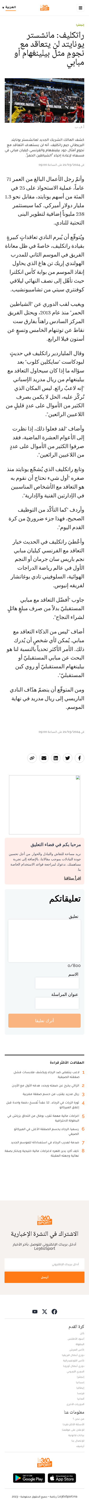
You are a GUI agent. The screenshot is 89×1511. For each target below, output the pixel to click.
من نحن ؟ (78, 1418)
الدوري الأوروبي (75, 1371)
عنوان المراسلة (64, 994)
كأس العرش (76, 1349)
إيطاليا (80, 1387)
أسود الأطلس (76, 1338)
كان (82, 1333)
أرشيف (80, 1446)
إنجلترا (80, 25)
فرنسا (80, 1393)
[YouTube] (35, 1311)
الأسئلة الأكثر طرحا (73, 1424)
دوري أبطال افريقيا (73, 1355)
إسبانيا (80, 1382)
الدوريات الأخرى (75, 1404)
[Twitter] (44, 1311)
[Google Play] (29, 1478)
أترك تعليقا (44, 1020)
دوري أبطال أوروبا (73, 1366)
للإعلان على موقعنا (73, 1429)
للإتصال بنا (77, 1440)
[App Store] (62, 1478)
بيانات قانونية (76, 1435)
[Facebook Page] (54, 1311)
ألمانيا (80, 1398)
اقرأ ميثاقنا (72, 878)
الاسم (73, 974)
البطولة (80, 1344)
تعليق (73, 916)
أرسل (44, 1277)
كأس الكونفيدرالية (73, 1360)
